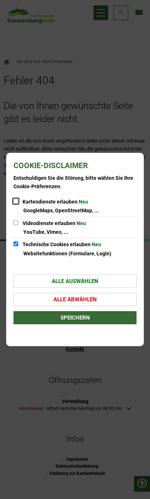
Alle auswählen (75, 281)
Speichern (75, 317)
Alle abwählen (75, 299)
